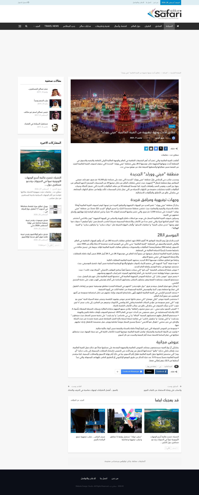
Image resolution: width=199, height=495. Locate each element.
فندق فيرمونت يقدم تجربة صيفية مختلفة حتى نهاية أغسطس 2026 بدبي (37, 223)
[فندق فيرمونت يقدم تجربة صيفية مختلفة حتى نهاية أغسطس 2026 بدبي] (55, 223)
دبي (160, 366)
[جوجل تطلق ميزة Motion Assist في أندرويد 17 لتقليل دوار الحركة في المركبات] (55, 209)
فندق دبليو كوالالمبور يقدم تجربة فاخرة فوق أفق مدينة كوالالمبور (34, 235)
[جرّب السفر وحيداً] (55, 103)
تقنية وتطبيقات (102, 26)
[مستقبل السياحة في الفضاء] (55, 127)
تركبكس (122, 461)
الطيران (148, 26)
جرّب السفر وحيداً (41, 100)
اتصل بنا (148, 2)
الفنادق (158, 26)
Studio (90, 486)
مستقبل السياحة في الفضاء (36, 123)
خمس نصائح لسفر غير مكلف (36, 112)
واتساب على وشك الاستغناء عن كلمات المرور (162, 390)
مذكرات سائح (85, 26)
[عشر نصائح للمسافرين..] (55, 92)
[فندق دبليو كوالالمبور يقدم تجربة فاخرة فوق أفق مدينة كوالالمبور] (55, 237)
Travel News (51, 26)
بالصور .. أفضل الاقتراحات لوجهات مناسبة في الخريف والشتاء (93, 390)
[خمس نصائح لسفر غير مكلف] (55, 115)
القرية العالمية (168, 366)
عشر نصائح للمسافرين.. (38, 89)
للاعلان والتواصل (138, 2)
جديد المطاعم (69, 26)
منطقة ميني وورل (151, 366)
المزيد (37, 26)
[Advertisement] (99, 50)
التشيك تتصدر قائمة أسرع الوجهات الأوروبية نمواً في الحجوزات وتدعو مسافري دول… (43, 181)
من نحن (155, 2)
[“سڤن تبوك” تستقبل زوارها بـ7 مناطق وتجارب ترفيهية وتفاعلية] (124, 421)
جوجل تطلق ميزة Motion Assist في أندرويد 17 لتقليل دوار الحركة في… (34, 209)
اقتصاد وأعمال (120, 26)
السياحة (169, 26)
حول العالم (135, 26)
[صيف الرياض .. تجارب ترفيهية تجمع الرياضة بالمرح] (88, 421)
